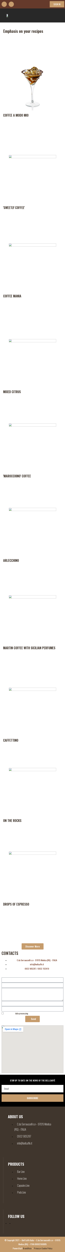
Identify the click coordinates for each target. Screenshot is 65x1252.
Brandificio (27, 1248)
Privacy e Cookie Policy (43, 1248)
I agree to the (16, 1013)
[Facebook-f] (4, 4)
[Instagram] (11, 4)
